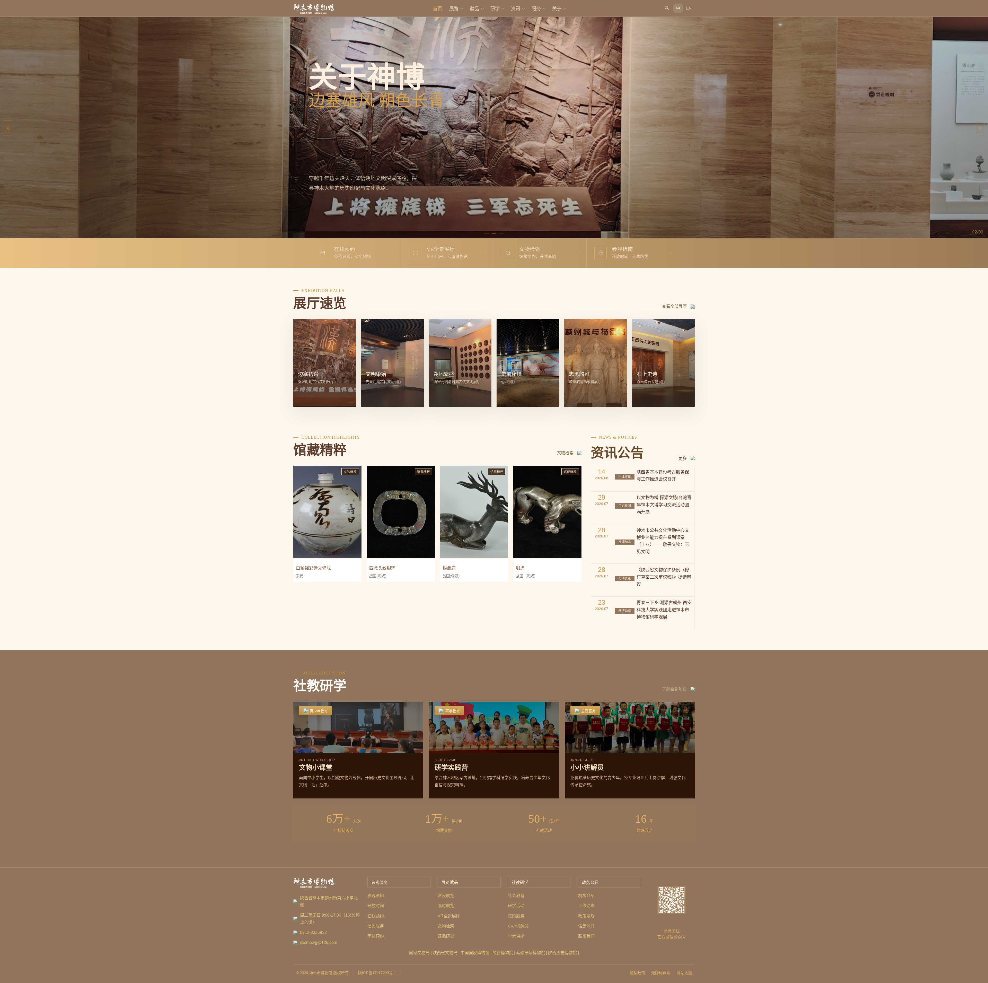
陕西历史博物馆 (562, 953)
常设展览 (446, 895)
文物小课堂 (315, 767)
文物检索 (565, 453)
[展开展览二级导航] (462, 8)
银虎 (520, 568)
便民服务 (375, 926)
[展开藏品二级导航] (482, 8)
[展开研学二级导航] (503, 8)
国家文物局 (419, 953)
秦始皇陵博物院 (530, 953)
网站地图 (684, 973)
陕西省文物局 (445, 953)
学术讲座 (516, 936)
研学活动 (516, 905)
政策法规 (586, 916)
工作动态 (586, 905)
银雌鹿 (449, 568)
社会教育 (516, 895)
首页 (437, 8)
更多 (682, 458)
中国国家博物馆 (475, 953)
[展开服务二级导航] (544, 8)
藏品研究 (446, 936)
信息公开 (586, 926)
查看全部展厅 (674, 306)
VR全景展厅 (449, 916)
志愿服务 (516, 916)
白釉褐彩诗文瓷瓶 (313, 568)
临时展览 (446, 905)
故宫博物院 (502, 953)
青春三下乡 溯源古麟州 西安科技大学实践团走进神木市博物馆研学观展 (664, 609)
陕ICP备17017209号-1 (377, 973)
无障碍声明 (661, 973)
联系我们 (586, 936)
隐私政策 (637, 973)
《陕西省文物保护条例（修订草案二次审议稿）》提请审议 (664, 577)
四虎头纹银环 (382, 568)
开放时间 (375, 905)
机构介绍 (586, 895)
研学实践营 (451, 767)
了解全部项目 (674, 689)
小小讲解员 (587, 767)
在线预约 (375, 916)
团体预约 (375, 936)
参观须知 (375, 895)
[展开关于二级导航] (564, 8)
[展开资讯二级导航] (523, 8)
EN (689, 8)
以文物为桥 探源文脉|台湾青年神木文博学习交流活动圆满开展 (664, 504)
